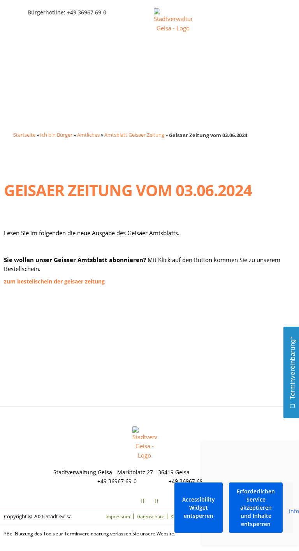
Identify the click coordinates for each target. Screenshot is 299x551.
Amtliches (88, 134)
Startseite (24, 134)
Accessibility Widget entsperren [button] (198, 507)
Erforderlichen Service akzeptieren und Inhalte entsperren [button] (256, 508)
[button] (19, 25)
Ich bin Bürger (56, 134)
